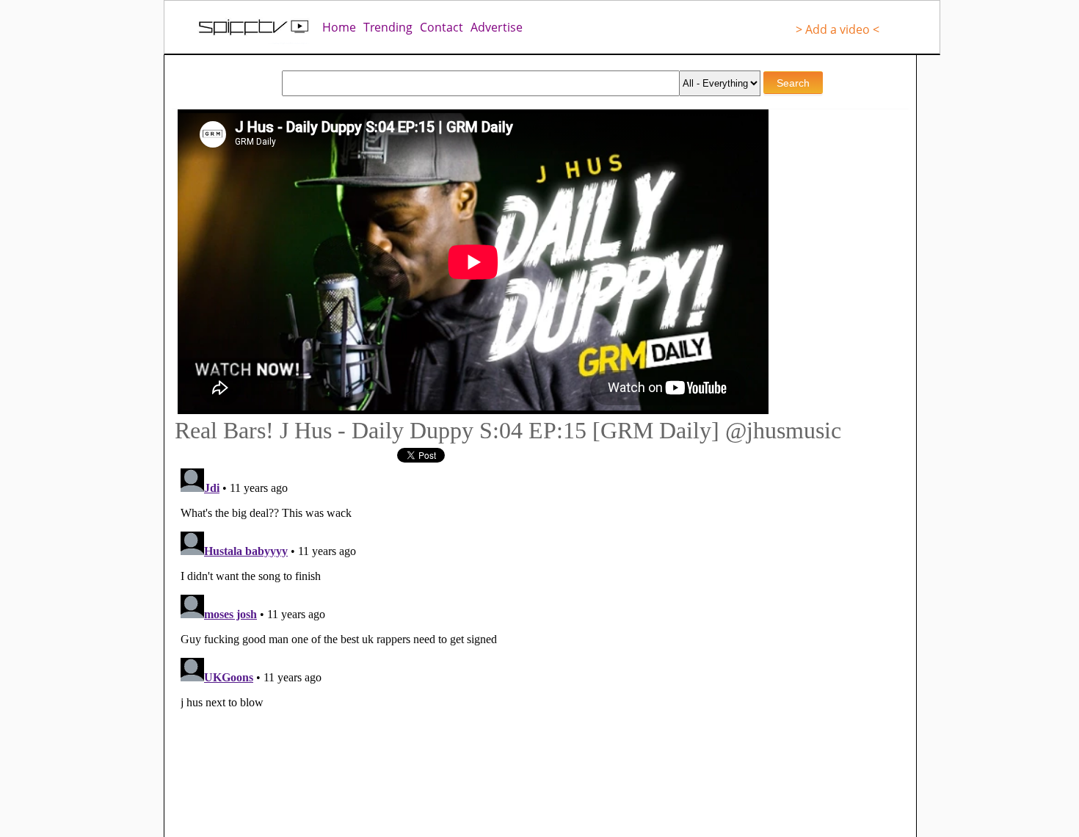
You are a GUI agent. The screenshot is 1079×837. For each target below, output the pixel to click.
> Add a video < (837, 29)
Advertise (497, 27)
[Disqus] (459, 646)
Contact (441, 27)
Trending (388, 27)
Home (339, 27)
